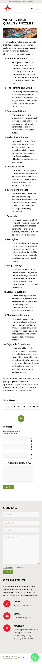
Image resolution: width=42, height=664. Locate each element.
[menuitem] (30, 8)
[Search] (30, 8)
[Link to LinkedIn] (30, 661)
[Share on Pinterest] (14, 406)
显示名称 (31, 443)
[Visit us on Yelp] (37, 406)
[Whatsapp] (35, 657)
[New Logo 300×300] (17, 8)
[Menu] (36, 8)
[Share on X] (8, 406)
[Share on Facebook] (4, 406)
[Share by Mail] (34, 406)
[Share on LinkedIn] (17, 406)
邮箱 (31, 449)
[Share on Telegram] (30, 406)
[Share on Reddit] (27, 406)
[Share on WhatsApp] (11, 406)
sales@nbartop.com (24, 1)
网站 (31, 456)
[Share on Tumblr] (21, 406)
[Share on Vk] (24, 406)
